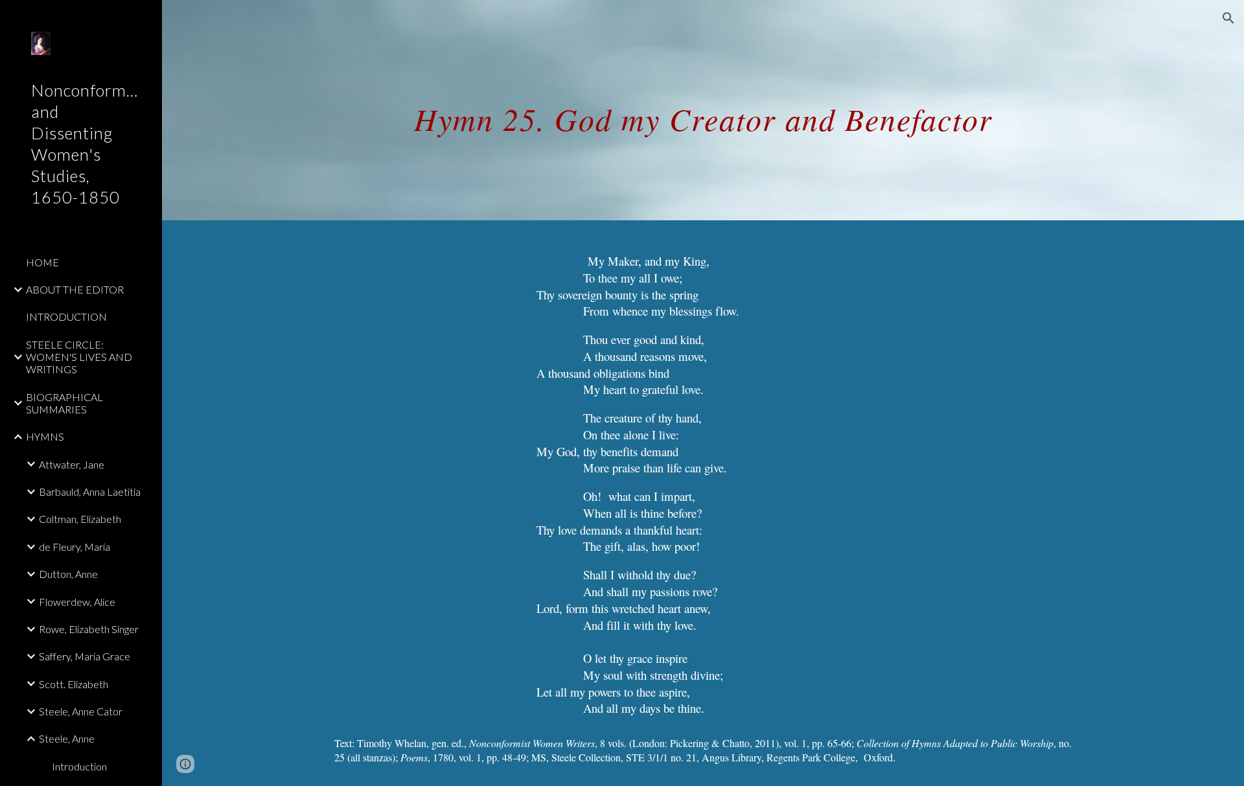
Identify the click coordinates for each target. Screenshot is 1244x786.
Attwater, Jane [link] (71, 464)
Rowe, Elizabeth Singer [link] (89, 629)
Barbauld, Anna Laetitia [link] (90, 491)
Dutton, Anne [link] (68, 574)
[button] (1228, 18)
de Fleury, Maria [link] (74, 546)
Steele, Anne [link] (67, 738)
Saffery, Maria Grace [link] (84, 656)
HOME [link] (42, 262)
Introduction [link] (79, 766)
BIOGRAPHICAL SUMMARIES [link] (64, 403)
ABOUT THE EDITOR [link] (75, 289)
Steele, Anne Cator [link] (80, 711)
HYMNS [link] (45, 436)
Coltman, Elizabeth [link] (80, 519)
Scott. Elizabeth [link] (73, 684)
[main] (703, 110)
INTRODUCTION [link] (66, 316)
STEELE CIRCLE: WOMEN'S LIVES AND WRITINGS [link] (79, 357)
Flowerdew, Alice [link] (77, 601)
